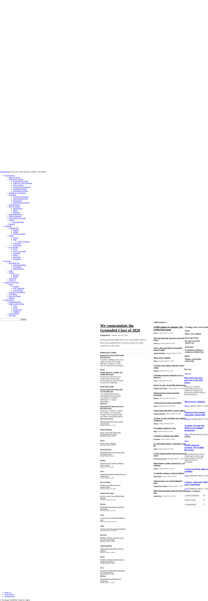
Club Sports (13, 294)
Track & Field (18, 290)
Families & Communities (17, 193)
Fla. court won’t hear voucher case (192, 342)
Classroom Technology (21, 197)
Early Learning (18, 185)
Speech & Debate (15, 296)
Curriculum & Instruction (21, 187)
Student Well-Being (15, 214)
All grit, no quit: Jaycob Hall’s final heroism (170, 385)
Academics (8, 226)
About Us (7, 592)
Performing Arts (14, 263)
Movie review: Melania (108, 443)
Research (12, 224)
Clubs (15, 306)
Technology (17, 243)
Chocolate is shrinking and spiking (166, 436)
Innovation (12, 195)
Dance (11, 271)
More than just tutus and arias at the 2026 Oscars (193, 380)
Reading (16, 230)
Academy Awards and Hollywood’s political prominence (194, 427)
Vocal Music (17, 267)
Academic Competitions (17, 292)
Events (15, 308)
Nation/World (17, 208)
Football (16, 286)
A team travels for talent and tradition (112, 529)
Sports (11, 284)
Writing (15, 232)
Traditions (16, 312)
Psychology (17, 259)
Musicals (16, 275)
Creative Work (14, 314)
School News (189, 347)
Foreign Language (19, 234)
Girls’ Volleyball (18, 288)
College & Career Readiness (22, 183)
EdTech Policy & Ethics (21, 203)
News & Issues (9, 175)
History (15, 255)
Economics (17, 253)
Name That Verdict (19, 251)
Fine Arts (7, 261)
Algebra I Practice (23, 242)
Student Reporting (15, 302)
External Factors (14, 205)
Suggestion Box (18, 222)
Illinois (15, 210)
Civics (15, 249)
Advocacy (12, 280)
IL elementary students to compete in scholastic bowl (194, 351)
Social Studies (13, 247)
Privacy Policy (9, 594)
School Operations (15, 216)
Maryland (16, 212)
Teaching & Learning (16, 179)
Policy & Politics (14, 207)
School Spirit (17, 310)
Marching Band (18, 269)
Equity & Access (14, 177)
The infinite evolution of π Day (165, 428)
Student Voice (9, 300)
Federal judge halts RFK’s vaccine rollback (169, 411)
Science (15, 238)
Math (15, 240)
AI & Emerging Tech (20, 199)
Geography (17, 257)
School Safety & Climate (17, 218)
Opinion (11, 220)
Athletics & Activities (11, 282)
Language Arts (14, 228)
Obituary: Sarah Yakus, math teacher (193, 360)
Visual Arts (12, 279)
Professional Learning (20, 191)
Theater (11, 273)
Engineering (17, 245)
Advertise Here (9, 596)
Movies (15, 277)
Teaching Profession (20, 189)
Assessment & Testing (20, 181)
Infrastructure (17, 201)
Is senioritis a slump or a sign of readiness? (169, 473)
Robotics (12, 298)
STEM (11, 236)
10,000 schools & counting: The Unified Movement (194, 447)
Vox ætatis (12, 316)
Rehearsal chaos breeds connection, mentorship (195, 413)
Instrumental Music (19, 265)
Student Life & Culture (16, 304)
